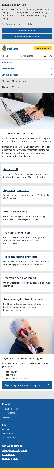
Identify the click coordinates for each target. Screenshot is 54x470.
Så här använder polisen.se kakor (17, 24)
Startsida (6, 81)
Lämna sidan (43, 48)
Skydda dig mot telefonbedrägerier (23, 385)
